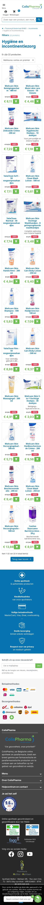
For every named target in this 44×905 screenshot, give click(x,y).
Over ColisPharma (11, 780)
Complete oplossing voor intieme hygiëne (32, 232)
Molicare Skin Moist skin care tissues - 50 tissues (32, 89)
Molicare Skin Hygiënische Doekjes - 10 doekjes (32, 132)
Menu (5, 773)
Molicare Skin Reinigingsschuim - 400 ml (11, 88)
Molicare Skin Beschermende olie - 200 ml (11, 488)
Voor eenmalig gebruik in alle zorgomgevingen (11, 361)
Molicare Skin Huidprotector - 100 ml (32, 310)
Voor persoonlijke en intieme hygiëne (32, 139)
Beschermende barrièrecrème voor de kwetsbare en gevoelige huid (33, 539)
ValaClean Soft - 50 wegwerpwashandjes (11, 179)
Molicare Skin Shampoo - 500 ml (11, 310)
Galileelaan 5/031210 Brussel (30, 840)
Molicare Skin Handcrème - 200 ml (11, 270)
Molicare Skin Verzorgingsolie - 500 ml (11, 528)
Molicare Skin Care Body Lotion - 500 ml (32, 350)
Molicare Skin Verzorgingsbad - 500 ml (11, 446)
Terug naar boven (22, 559)
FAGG (26, 822)
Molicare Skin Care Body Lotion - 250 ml (32, 270)
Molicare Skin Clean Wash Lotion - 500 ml (32, 178)
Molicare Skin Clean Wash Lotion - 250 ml (32, 488)
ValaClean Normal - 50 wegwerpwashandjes (11, 222)
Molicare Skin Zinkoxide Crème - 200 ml (11, 130)
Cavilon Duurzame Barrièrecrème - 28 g (32, 530)
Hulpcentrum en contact (15, 787)
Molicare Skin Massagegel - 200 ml (11, 398)
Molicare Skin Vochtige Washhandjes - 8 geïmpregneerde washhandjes (32, 223)
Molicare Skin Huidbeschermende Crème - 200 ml (32, 447)
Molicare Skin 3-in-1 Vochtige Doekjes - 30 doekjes (32, 400)
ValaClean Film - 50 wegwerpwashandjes (11, 352)
